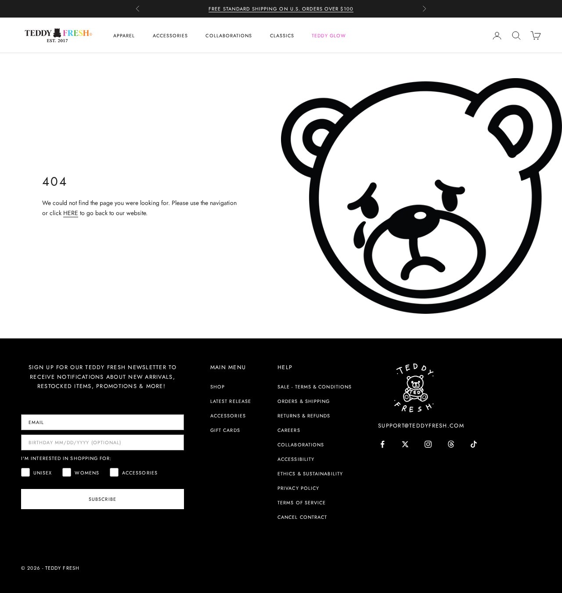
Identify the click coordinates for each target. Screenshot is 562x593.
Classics (282, 35)
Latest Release (230, 401)
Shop (217, 386)
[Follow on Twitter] (405, 444)
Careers (288, 430)
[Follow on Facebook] (382, 444)
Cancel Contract (302, 517)
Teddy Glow (329, 35)
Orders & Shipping (303, 401)
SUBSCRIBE (102, 499)
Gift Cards (225, 430)
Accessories (170, 35)
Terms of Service (301, 502)
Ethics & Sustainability (310, 473)
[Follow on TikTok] (473, 444)
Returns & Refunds (303, 415)
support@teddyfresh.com (421, 426)
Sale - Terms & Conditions (314, 386)
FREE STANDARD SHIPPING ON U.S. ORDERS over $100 (281, 8)
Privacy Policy (298, 488)
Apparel (124, 35)
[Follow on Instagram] (428, 444)
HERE (70, 212)
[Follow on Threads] (451, 444)
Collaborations (228, 35)
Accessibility (295, 459)
